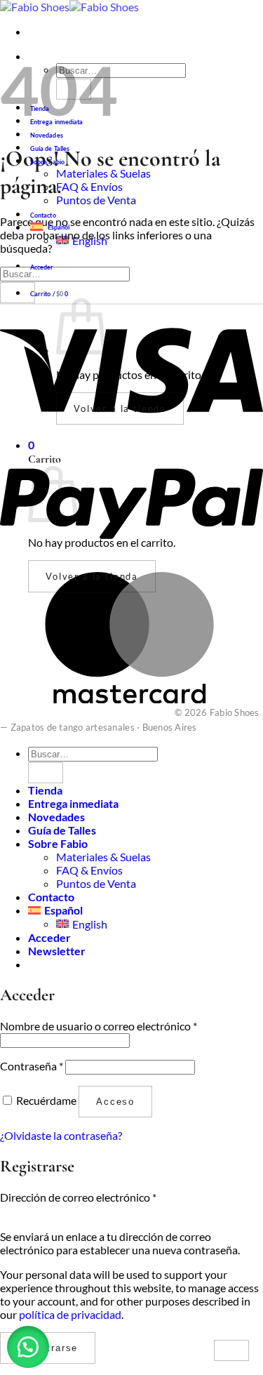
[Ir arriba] (231, 1350)
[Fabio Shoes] (69, 6)
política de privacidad (70, 1314)
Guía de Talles (49, 148)
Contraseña (31, 1065)
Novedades (46, 135)
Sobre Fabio (47, 162)
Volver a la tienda (120, 408)
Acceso (115, 1101)
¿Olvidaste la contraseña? (61, 1135)
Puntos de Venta (96, 199)
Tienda (45, 790)
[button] (42, 267)
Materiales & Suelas (103, 173)
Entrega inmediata (73, 803)
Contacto (43, 215)
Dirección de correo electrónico (78, 1197)
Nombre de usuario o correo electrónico (98, 1025)
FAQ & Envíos (89, 186)
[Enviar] (73, 89)
